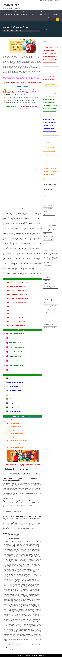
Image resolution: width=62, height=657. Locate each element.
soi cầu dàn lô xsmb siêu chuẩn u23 (30, 638)
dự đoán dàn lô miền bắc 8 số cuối (30, 600)
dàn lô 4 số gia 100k (21, 591)
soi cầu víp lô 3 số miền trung (16, 447)
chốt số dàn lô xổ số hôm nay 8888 (27, 571)
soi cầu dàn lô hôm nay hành (28, 614)
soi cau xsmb (46, 280)
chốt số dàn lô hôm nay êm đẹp (13, 566)
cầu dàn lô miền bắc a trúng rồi (16, 543)
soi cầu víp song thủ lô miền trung (17, 437)
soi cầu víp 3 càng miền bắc (15, 356)
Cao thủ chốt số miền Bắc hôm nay (51, 199)
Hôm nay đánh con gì (48, 265)
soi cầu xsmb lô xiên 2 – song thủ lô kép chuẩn (50, 0)
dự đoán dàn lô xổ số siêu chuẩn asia (29, 609)
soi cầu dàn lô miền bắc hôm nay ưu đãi (23, 620)
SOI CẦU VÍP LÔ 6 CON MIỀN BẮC (22, 208)
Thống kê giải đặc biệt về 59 (49, 309)
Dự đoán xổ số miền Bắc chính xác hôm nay (50, 254)
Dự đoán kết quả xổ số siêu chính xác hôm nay (50, 230)
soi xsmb (55, 299)
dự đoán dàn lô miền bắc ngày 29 (32, 603)
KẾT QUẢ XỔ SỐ (54, 14)
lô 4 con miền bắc (26, 611)
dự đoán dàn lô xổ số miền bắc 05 (18, 606)
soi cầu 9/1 (32, 611)
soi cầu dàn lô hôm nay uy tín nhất (29, 615)
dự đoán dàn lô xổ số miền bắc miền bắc (29, 608)
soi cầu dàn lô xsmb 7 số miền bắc (18, 633)
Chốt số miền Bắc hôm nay (49, 205)
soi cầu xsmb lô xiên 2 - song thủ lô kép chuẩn (15, 30)
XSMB (41, 14)
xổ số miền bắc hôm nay (48, 324)
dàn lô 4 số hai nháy (30, 591)
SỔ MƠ (26, 17)
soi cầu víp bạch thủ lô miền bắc (17, 286)
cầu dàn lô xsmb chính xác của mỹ (14, 554)
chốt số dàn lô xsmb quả (12, 580)
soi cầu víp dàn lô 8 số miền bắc (16, 338)
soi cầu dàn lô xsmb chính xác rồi (28, 635)
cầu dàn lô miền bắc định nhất (13, 546)
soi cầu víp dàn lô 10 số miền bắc (16, 365)
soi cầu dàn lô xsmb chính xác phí (13, 635)
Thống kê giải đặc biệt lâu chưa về (51, 306)
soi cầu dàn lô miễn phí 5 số (32, 621)
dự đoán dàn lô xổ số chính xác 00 (26, 604)
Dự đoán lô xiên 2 (47, 233)
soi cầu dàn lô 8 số (29, 613)
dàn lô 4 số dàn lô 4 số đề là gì (17, 588)
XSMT (49, 14)
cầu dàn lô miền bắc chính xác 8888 (22, 544)
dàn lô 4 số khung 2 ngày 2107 (16, 599)
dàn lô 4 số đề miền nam (27, 590)
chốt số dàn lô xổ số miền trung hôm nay (25, 573)
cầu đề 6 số (22, 555)
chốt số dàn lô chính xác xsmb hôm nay (14, 564)
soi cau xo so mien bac (48, 277)
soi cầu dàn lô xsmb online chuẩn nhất (23, 636)
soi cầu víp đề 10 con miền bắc (13, 534)
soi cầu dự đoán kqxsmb (48, 283)
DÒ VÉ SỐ (22, 17)
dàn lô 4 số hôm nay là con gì (21, 593)
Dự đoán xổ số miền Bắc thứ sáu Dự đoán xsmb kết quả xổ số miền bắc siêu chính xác (50, 258)
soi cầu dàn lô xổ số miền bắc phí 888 (14, 630)
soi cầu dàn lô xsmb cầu (22, 634)
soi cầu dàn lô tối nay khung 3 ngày (15, 626)
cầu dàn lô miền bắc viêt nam (12, 553)
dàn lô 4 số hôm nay (10, 593)
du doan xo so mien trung (49, 214)
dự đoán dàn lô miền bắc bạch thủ (17, 603)
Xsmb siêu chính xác (27, 11)
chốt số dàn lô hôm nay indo (26, 566)
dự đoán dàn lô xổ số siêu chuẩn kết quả (27, 610)
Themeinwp (42, 655)
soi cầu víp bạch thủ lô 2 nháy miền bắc (19, 282)
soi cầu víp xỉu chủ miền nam (15, 378)
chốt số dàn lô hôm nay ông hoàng (18, 568)
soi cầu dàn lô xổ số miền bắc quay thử (30, 630)
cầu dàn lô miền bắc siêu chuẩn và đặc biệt (19, 551)
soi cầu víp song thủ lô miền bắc (18, 290)
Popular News (52, 19)
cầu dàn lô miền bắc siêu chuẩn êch (18, 550)
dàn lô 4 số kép (22, 595)
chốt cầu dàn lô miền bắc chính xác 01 (14, 556)
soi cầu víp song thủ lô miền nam (16, 398)
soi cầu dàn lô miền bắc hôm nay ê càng (26, 616)
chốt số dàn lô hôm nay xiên (32, 568)
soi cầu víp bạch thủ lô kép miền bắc (19, 294)
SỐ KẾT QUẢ (37, 17)
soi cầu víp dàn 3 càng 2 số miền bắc (17, 361)
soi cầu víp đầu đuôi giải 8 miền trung (18, 440)
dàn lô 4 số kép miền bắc (11, 598)
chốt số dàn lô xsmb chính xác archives (16, 576)
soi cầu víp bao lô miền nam (14, 390)
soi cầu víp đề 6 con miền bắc (13, 537)
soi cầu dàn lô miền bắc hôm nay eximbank (25, 618)
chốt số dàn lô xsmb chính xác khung (13, 578)
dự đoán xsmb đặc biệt (48, 247)
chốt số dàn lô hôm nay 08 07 (30, 564)
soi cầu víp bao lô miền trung (16, 430)
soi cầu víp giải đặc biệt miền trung (17, 423)
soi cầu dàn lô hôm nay (17, 614)
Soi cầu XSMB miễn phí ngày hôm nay (50, 294)
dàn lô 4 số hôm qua (14, 595)
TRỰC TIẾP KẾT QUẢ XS (34, 14)
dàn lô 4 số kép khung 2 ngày (32, 595)
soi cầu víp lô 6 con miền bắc (48, 181)
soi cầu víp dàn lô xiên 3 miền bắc (16, 347)
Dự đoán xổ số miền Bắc (48, 250)
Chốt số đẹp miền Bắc (48, 208)
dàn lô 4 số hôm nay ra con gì (12, 594)
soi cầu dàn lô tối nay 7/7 (14, 625)
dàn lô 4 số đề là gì (22, 589)
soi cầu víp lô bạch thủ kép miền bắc (11, 644)
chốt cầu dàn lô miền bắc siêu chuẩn (26, 558)
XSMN (45, 14)
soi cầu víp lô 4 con (9, 82)
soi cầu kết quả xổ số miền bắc (50, 290)
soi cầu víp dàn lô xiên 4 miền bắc (17, 351)
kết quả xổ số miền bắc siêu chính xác (50, 271)
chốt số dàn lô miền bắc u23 (12, 570)
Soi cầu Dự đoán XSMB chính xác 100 (50, 287)
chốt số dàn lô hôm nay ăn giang (21, 565)
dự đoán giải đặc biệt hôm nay (50, 220)
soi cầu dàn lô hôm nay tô (16, 615)
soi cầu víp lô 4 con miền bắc (20, 639)
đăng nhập (9, 649)
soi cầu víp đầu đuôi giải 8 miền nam (16, 403)
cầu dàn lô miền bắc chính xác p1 (19, 545)
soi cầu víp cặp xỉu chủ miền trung (17, 433)
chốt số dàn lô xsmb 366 (32, 574)
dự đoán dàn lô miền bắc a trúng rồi (26, 601)
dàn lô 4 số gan (13, 591)
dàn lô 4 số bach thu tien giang (18, 583)
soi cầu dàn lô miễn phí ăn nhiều (21, 623)
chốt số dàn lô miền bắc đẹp (23, 569)
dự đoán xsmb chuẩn (48, 239)
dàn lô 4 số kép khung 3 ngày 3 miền (22, 596)
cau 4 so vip (31, 541)
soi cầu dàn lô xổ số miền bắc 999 (16, 629)
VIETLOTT (6, 17)
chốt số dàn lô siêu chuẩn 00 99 (12, 571)
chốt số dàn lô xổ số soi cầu (20, 574)
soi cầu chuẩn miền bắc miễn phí (17, 613)
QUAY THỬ (31, 17)
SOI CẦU (17, 17)
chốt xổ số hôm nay (18, 581)
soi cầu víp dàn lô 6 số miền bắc (16, 333)
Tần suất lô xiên (47, 312)
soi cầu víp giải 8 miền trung (15, 426)
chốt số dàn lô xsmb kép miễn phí (19, 579)
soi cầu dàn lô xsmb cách (11, 634)
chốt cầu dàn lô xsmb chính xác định (23, 559)
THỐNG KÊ (12, 17)
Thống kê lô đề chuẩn (24, 14)
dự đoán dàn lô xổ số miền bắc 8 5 (13, 608)
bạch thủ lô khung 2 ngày (46, 17)
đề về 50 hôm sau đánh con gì (50, 327)
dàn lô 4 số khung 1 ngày (30, 598)
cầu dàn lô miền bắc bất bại (29, 543)
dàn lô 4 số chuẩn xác (27, 585)
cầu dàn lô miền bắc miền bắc (23, 548)
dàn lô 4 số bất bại (10, 584)
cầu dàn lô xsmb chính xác (24, 553)
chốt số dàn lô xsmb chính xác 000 (21, 575)
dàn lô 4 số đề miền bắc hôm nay (15, 590)
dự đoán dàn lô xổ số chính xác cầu (24, 605)
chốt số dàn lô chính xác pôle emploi (14, 563)
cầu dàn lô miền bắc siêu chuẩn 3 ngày (20, 549)
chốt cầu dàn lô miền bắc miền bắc (30, 556)
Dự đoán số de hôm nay (48, 236)
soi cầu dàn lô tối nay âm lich (26, 625)
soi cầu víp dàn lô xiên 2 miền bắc (17, 342)
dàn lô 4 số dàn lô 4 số (22, 586)
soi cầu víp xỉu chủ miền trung (16, 419)
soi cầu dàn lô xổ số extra (16, 628)
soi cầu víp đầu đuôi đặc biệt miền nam (17, 407)
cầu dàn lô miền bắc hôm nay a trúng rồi (28, 546)
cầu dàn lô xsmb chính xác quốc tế (29, 554)
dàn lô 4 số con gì (13, 586)
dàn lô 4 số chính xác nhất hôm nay (21, 584)
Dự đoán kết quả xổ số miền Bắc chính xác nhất (51, 226)
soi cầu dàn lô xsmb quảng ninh (16, 638)
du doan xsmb (47, 217)
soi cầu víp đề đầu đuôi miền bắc (16, 370)
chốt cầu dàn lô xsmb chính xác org (20, 560)
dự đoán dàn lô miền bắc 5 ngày (15, 600)
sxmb (45, 302)
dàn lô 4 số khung (21, 598)
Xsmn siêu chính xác (8, 14)
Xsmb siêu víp (36, 11)
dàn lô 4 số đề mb (30, 589)
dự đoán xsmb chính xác (49, 242)
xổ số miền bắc (51, 321)
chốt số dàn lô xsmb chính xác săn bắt (30, 578)
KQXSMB (45, 268)
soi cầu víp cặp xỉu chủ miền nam (16, 394)
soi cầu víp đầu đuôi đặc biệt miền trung (18, 443)
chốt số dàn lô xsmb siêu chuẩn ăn (25, 580)
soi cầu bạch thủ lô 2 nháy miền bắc (49, 184)
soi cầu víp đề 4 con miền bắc (13, 535)
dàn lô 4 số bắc (31, 581)
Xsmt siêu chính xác (45, 11)
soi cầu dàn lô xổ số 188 (28, 626)
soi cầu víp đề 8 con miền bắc (13, 538)
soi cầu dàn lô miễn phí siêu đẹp (13, 624)
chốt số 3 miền (10, 561)
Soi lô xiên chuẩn (47, 299)
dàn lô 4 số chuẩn (33, 584)
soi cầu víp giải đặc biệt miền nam (16, 382)
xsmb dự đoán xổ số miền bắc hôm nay (50, 316)
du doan (45, 211)
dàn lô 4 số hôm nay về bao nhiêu (26, 594)
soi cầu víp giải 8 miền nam (14, 386)
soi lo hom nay (30, 639)
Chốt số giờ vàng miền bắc (49, 202)
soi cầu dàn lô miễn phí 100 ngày (19, 621)
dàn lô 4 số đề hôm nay (13, 589)
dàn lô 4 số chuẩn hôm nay (16, 585)
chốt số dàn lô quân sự (23, 570)
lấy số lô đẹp (19, 611)
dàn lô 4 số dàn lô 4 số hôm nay (31, 588)
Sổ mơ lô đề (16, 14)
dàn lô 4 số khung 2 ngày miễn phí (30, 599)
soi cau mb (46, 274)
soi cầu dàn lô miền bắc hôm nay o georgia (25, 619)
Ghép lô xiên (46, 262)
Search (45, 41)
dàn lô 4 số (25, 581)
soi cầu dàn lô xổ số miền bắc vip (26, 631)
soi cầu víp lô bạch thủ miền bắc (34, 644)
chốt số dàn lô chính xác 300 (20, 561)
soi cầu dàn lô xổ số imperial (28, 628)
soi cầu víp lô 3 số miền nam (14, 411)
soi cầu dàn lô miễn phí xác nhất (27, 624)
